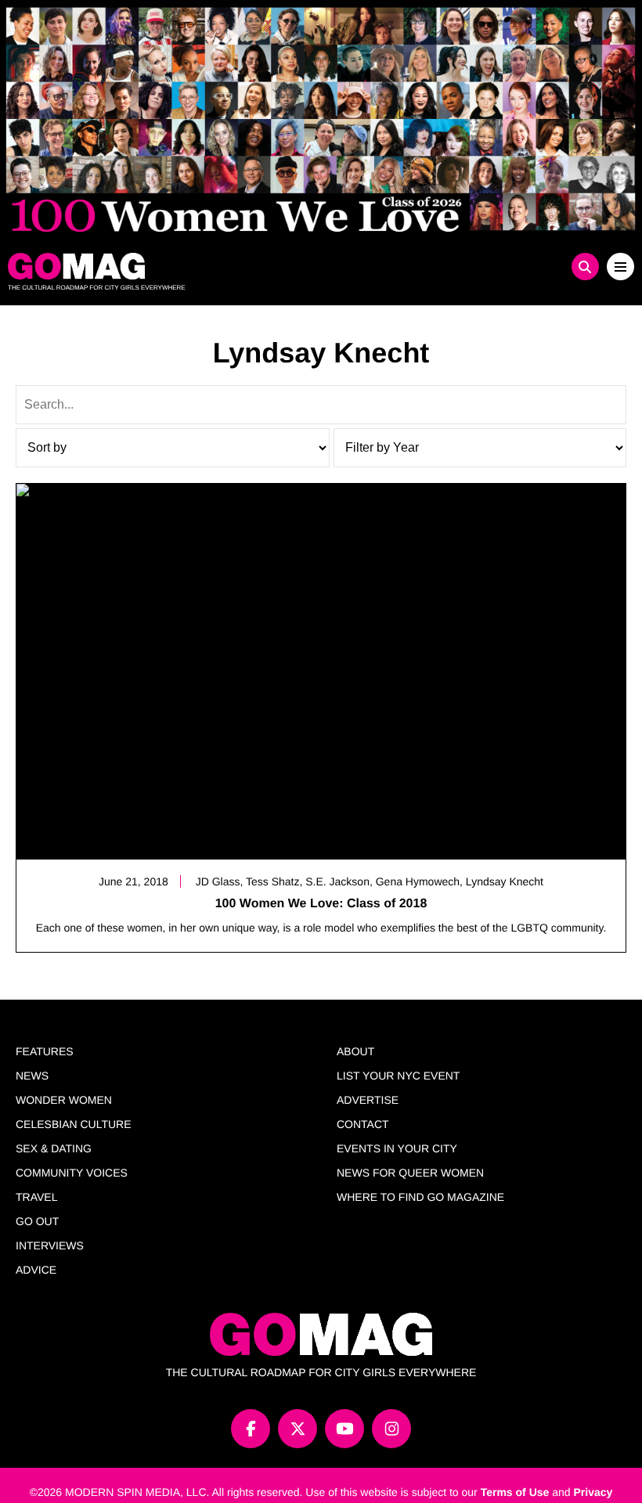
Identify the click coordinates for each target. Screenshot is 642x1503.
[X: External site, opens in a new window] (297, 1428)
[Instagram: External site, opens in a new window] (391, 1428)
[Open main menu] (620, 266)
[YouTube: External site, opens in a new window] (344, 1428)
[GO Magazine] (243, 266)
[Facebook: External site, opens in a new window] (250, 1428)
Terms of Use (515, 1492)
